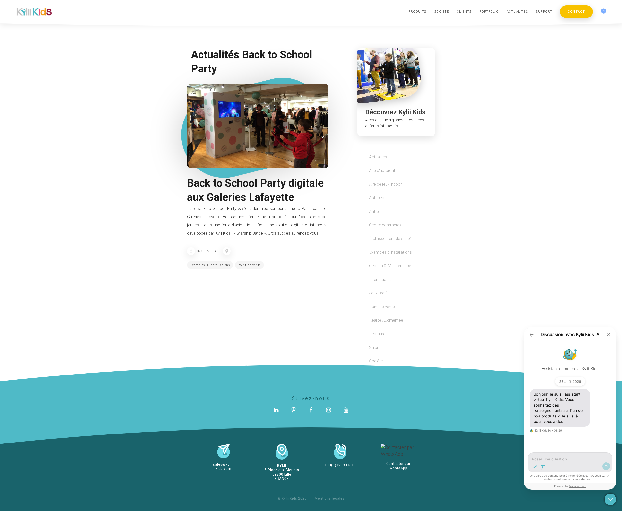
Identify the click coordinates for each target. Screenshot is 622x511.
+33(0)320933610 (340, 465)
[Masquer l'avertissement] (608, 475)
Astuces (376, 197)
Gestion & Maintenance (390, 265)
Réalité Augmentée (386, 320)
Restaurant (379, 333)
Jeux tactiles (380, 292)
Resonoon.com (577, 486)
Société (376, 360)
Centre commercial (386, 224)
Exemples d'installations (210, 265)
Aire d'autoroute (383, 170)
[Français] (603, 11)
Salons (375, 347)
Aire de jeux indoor (385, 184)
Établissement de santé (390, 238)
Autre (374, 211)
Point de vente (249, 265)
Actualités (378, 156)
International (380, 279)
